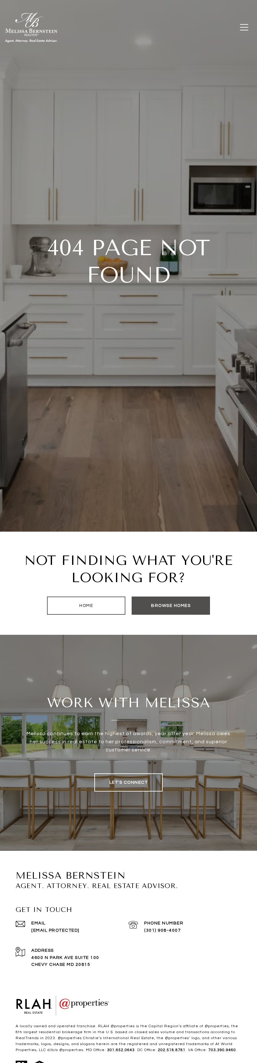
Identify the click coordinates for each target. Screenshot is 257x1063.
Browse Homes (171, 605)
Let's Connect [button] (128, 782)
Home (86, 605)
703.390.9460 (222, 1050)
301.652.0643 (121, 1050)
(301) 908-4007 (162, 930)
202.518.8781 (172, 1050)
